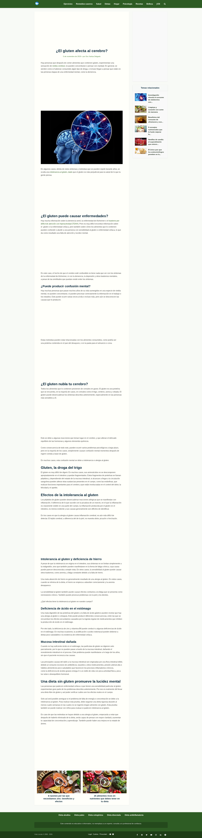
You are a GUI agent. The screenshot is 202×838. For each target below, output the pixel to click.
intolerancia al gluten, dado (61, 172)
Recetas (139, 4)
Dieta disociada (114, 815)
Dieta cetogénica (95, 815)
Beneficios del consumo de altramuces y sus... (155, 119)
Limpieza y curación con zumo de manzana (156, 109)
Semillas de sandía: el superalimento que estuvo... (156, 142)
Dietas (107, 4)
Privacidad (103, 834)
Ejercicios (68, 4)
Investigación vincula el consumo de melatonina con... (156, 98)
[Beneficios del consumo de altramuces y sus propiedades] (141, 119)
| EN (158, 4)
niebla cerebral (58, 66)
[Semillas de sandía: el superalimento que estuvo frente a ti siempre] (141, 142)
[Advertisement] (81, 28)
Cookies (95, 834)
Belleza (149, 4)
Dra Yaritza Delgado (93, 56)
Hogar (116, 4)
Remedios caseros (84, 4)
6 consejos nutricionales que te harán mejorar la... (155, 130)
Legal (90, 834)
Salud (98, 4)
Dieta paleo (79, 815)
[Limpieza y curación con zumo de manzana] (141, 109)
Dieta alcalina (64, 815)
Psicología (127, 4)
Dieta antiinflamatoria (134, 815)
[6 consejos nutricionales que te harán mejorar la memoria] (141, 129)
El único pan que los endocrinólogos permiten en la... (156, 152)
